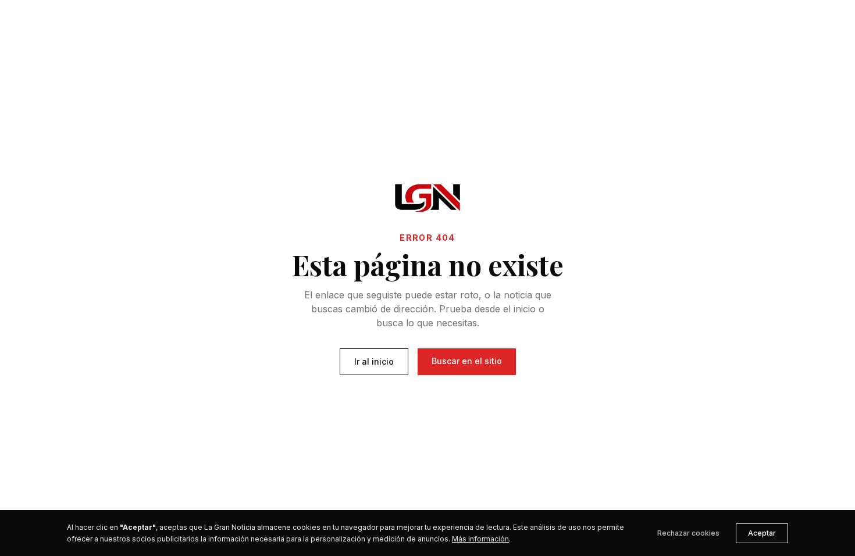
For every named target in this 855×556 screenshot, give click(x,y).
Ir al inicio (374, 361)
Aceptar (762, 533)
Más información (480, 538)
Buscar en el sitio (467, 361)
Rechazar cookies (688, 533)
